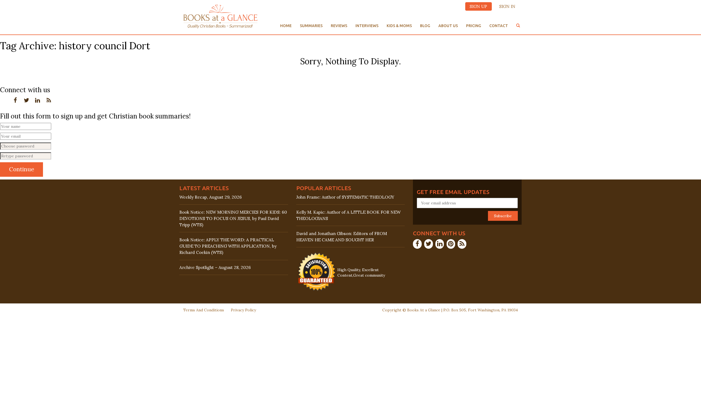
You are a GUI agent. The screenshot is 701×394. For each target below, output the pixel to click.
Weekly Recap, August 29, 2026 (210, 197)
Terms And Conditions (203, 310)
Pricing (473, 26)
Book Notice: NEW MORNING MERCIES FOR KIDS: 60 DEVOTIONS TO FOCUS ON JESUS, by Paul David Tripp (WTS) (233, 218)
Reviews (339, 26)
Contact (498, 26)
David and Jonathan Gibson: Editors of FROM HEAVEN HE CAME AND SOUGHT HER (341, 236)
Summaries (311, 26)
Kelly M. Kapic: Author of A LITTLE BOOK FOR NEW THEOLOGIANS (348, 215)
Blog (425, 26)
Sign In (507, 6)
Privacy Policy (243, 310)
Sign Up (478, 6)
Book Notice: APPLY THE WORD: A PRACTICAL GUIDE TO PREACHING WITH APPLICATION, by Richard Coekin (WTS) (228, 246)
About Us (448, 26)
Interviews (366, 26)
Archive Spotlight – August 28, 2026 (215, 267)
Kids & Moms (399, 26)
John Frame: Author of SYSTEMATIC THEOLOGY (345, 197)
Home (286, 26)
